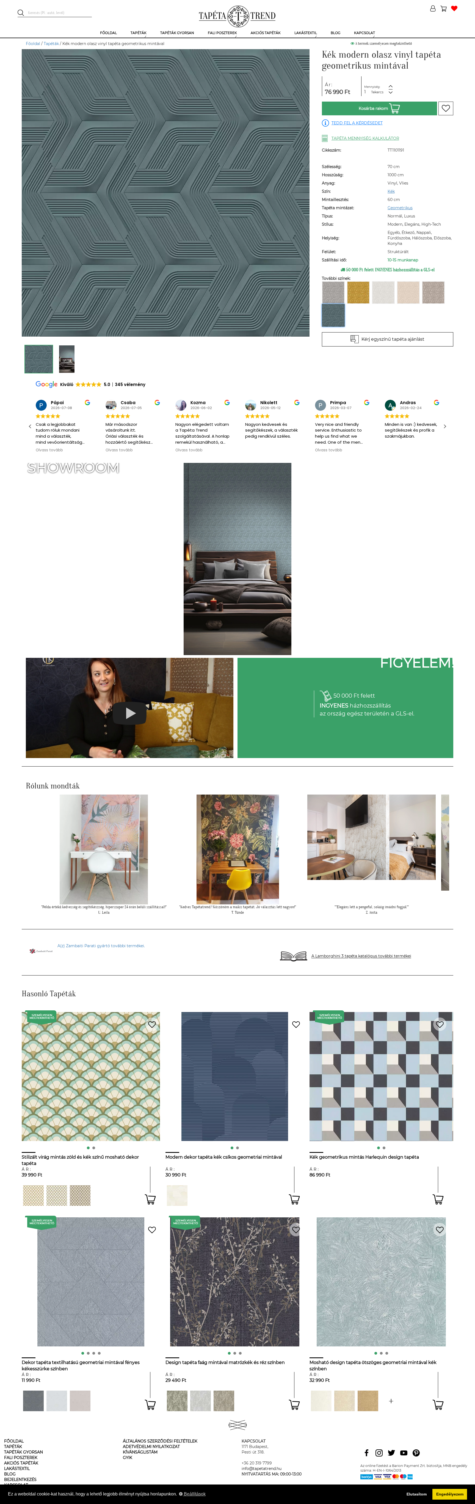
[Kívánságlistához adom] (445, 108)
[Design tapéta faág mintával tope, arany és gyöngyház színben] (224, 1401)
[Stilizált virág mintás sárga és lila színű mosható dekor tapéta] (33, 1195)
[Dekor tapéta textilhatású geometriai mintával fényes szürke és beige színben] (33, 1401)
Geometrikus (400, 207)
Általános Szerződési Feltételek (160, 1441)
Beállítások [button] (194, 1494)
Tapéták (51, 43)
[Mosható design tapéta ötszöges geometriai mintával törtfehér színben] (321, 1401)
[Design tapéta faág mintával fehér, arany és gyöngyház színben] (200, 1401)
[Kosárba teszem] (150, 1199)
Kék (391, 191)
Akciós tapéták (21, 1463)
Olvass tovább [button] (49, 450)
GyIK (127, 1457)
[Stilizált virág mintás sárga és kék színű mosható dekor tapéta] (56, 1195)
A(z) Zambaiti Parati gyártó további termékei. (101, 945)
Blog (10, 1474)
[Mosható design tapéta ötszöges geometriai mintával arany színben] (368, 1401)
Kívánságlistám (140, 1452)
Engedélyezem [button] (449, 1494)
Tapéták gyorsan (23, 1452)
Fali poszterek (20, 1457)
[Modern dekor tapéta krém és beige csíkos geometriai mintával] (177, 1195)
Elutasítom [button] (417, 1494)
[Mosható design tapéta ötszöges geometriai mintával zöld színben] (391, 1401)
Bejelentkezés (20, 1479)
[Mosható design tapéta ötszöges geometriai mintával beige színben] (344, 1401)
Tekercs (377, 92)
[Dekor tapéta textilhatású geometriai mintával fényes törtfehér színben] (56, 1401)
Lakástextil (17, 1468)
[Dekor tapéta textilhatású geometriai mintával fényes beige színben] (80, 1401)
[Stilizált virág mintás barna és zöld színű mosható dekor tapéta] (80, 1195)
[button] (445, 426)
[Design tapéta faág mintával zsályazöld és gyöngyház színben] (177, 1401)
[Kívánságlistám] (454, 8)
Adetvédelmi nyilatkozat (151, 1446)
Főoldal (33, 43)
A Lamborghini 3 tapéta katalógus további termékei (361, 956)
